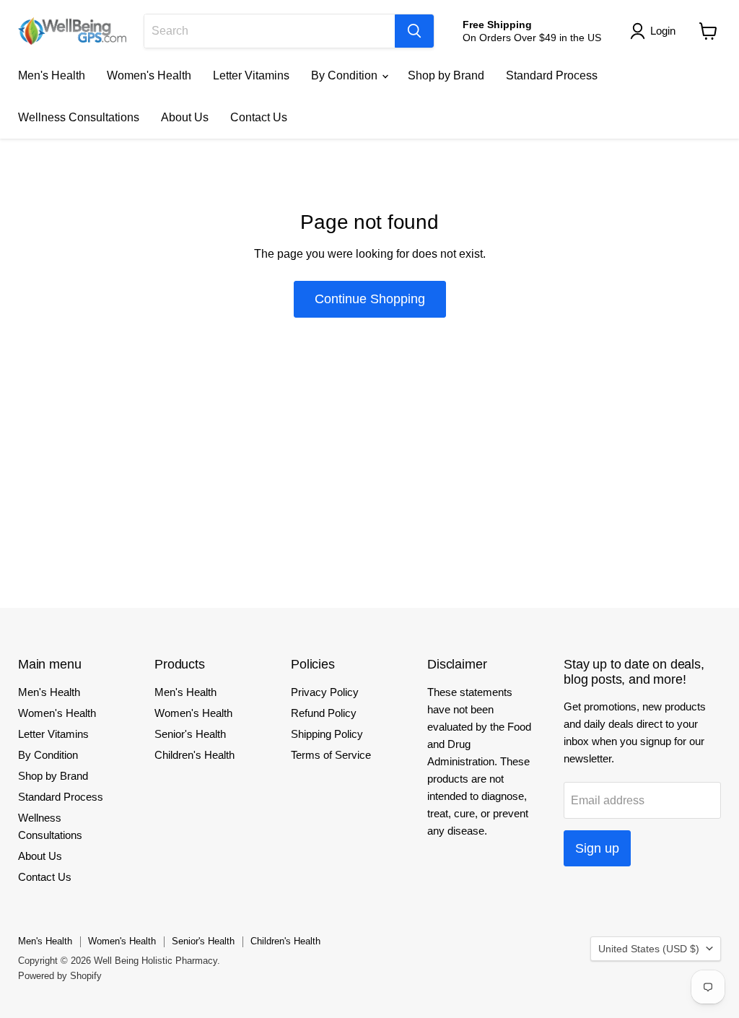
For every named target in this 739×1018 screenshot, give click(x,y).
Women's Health (149, 75)
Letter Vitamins (251, 75)
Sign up (597, 848)
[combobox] (269, 31)
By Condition (345, 75)
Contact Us (258, 117)
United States (648, 948)
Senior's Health (190, 734)
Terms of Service (331, 755)
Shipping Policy (327, 734)
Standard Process (552, 75)
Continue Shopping (370, 299)
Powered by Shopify (60, 975)
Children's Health (194, 755)
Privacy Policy (325, 692)
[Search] (414, 31)
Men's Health (51, 75)
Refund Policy (324, 713)
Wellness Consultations (78, 117)
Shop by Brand (446, 75)
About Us (185, 117)
